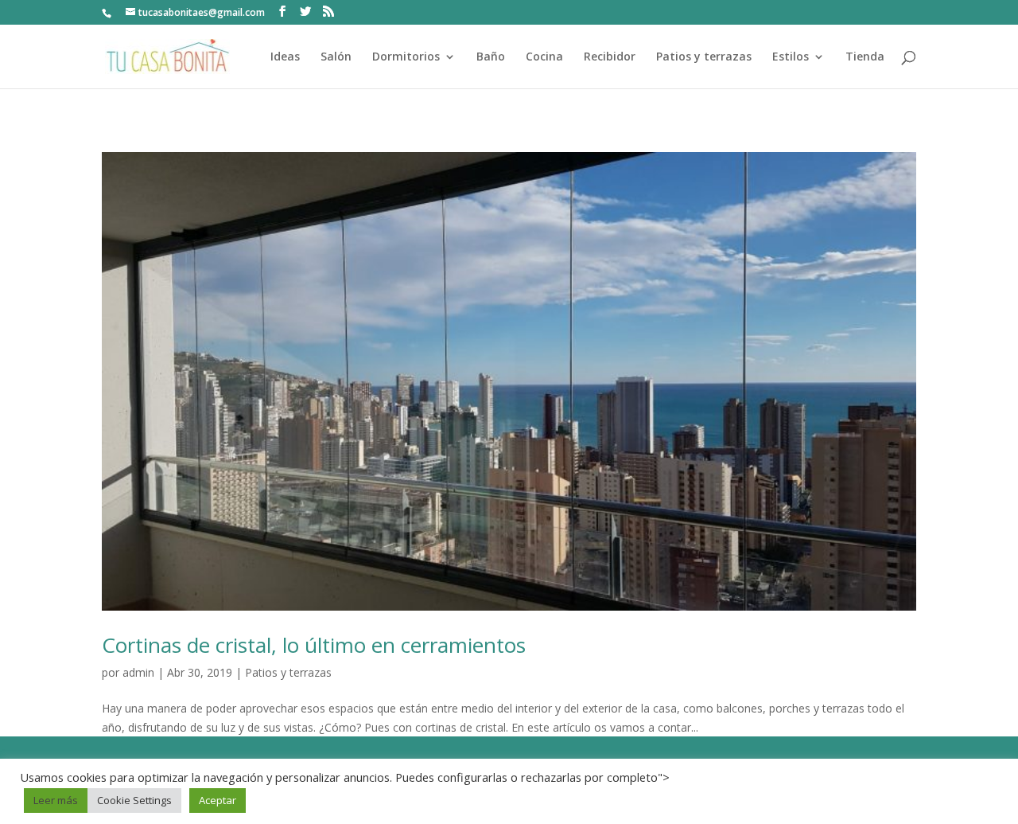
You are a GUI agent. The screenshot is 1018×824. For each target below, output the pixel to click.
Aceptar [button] (217, 800)
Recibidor (609, 57)
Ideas (285, 57)
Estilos (790, 57)
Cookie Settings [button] (134, 800)
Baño (490, 57)
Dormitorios (406, 57)
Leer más (55, 800)
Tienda (864, 57)
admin (138, 672)
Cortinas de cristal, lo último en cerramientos (314, 645)
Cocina (544, 57)
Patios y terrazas (704, 57)
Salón (336, 57)
